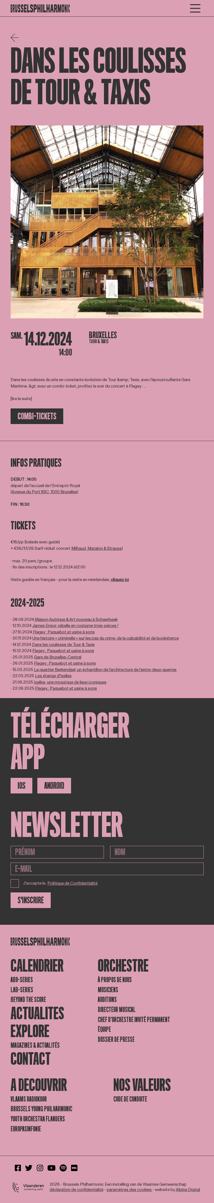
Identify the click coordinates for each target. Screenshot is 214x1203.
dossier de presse (116, 1039)
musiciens (108, 990)
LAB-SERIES (22, 990)
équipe (104, 1029)
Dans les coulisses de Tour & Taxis (63, 645)
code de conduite (130, 1099)
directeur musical (117, 1009)
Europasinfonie (26, 1129)
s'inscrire (31, 900)
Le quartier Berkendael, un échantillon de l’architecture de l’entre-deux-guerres (105, 670)
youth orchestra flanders (38, 1119)
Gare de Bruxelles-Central (57, 657)
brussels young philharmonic (41, 1109)
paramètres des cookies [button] (129, 1190)
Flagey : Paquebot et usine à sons (64, 632)
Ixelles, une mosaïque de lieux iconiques (70, 682)
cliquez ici (120, 580)
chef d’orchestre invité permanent (134, 1019)
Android (54, 786)
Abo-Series (22, 980)
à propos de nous (115, 980)
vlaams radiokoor (29, 1099)
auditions (107, 999)
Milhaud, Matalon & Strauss (96, 548)
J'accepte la (60, 883)
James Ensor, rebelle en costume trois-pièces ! (75, 626)
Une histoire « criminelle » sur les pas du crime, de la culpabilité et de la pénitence (105, 638)
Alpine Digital (188, 1190)
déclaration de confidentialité (76, 1190)
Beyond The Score (28, 999)
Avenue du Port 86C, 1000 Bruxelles (44, 492)
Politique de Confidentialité (72, 883)
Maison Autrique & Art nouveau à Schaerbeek (76, 620)
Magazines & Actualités (35, 1045)
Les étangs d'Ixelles (53, 676)
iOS (21, 786)
